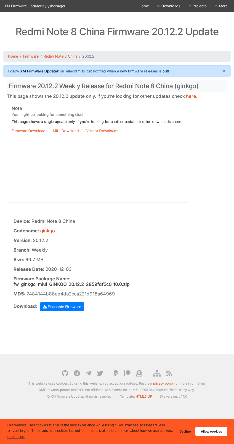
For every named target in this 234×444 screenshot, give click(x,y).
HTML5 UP (144, 396)
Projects (199, 6)
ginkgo (47, 231)
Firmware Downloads (29, 130)
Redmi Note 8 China (60, 56)
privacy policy (163, 383)
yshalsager (57, 6)
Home (144, 6)
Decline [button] (185, 431)
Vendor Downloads (102, 130)
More (223, 6)
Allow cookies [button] (211, 431)
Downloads (170, 6)
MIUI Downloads (66, 130)
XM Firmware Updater (23, 6)
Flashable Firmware (64, 306)
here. (191, 96)
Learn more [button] (16, 437)
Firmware (31, 56)
